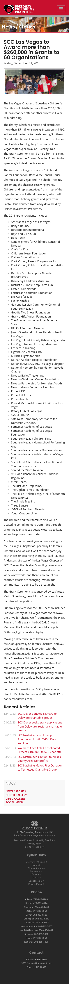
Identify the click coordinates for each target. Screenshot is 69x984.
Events (35, 865)
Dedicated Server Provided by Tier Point (34, 840)
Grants (35, 877)
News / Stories (35, 868)
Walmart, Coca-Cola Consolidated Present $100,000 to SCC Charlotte (39, 750)
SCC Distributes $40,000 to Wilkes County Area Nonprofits (39, 758)
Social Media (35, 880)
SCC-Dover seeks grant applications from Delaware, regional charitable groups (40, 726)
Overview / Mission (35, 861)
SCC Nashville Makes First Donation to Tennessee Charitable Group (40, 767)
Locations (35, 871)
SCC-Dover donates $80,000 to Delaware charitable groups (37, 715)
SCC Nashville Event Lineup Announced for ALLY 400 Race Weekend (37, 739)
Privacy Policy (34, 843)
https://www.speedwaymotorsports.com (34, 835)
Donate (35, 874)
